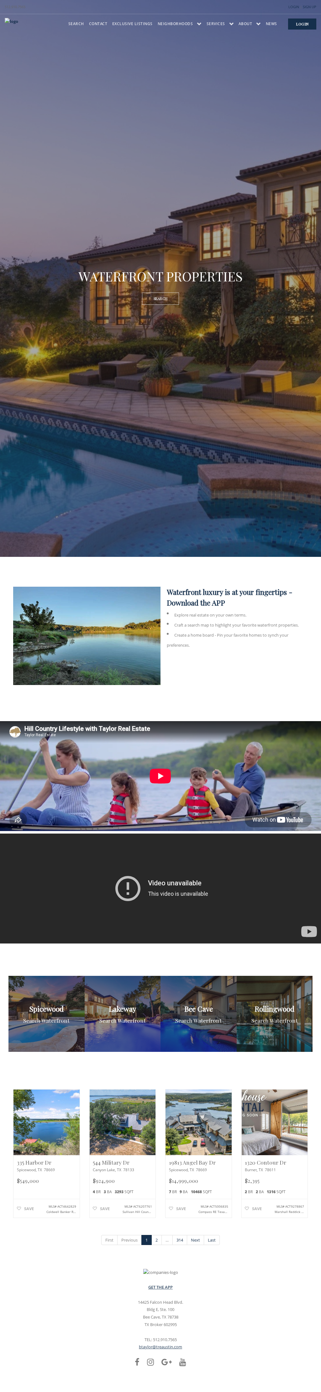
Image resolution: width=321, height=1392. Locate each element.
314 (179, 1240)
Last (212, 1240)
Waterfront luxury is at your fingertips (227, 592)
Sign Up (309, 6)
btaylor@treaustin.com (160, 1347)
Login (293, 6)
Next (195, 1240)
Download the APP (196, 602)
